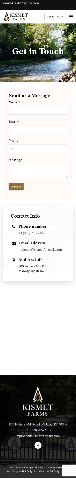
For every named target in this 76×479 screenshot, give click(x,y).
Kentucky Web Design (50, 471)
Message (15, 160)
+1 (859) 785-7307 (31, 233)
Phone (14, 141)
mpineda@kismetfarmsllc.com (40, 249)
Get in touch (55, 16)
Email (14, 121)
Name (14, 102)
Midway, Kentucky (28, 3)
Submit (16, 186)
